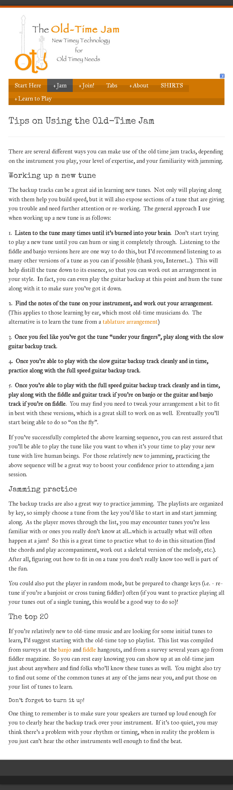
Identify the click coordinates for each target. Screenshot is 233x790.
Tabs (111, 85)
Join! (86, 85)
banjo (64, 649)
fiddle (89, 649)
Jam (60, 85)
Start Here (27, 85)
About (139, 85)
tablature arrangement (130, 321)
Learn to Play (33, 98)
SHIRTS (172, 85)
